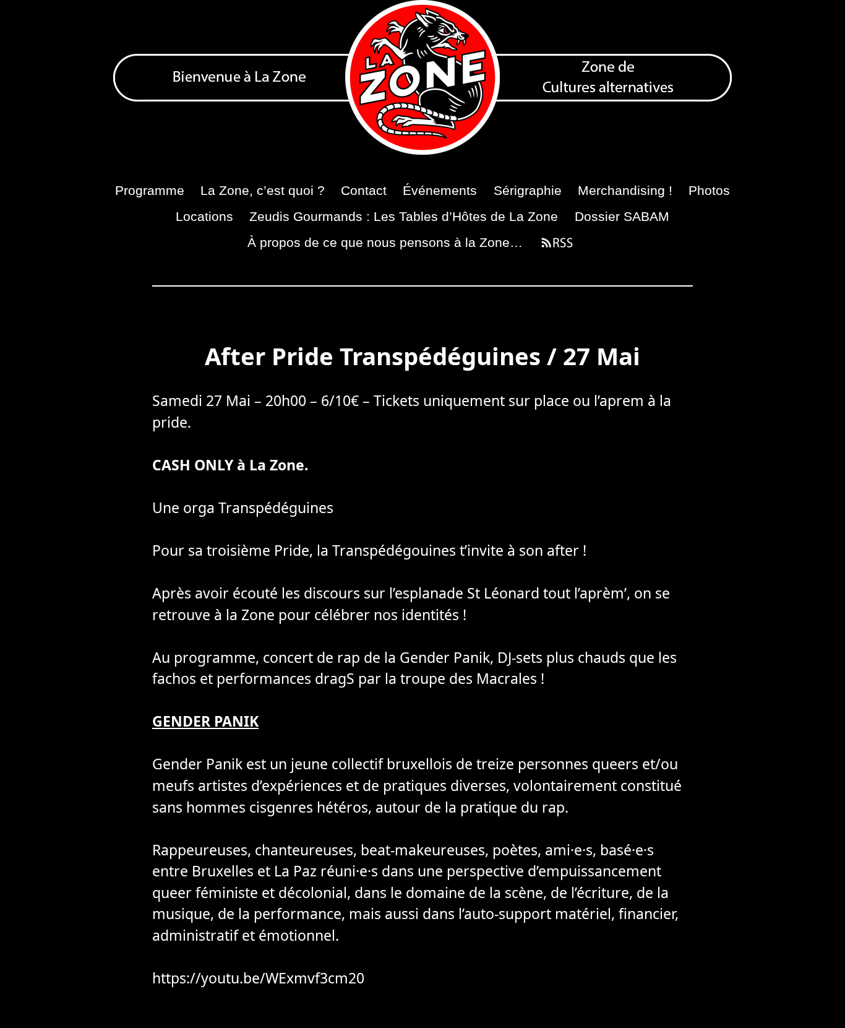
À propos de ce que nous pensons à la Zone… (385, 242)
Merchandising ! (625, 190)
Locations (204, 216)
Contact (364, 190)
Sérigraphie (528, 190)
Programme (149, 190)
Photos (709, 190)
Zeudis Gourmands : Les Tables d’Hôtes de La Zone (403, 216)
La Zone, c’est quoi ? (262, 190)
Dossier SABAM (622, 216)
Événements (440, 190)
